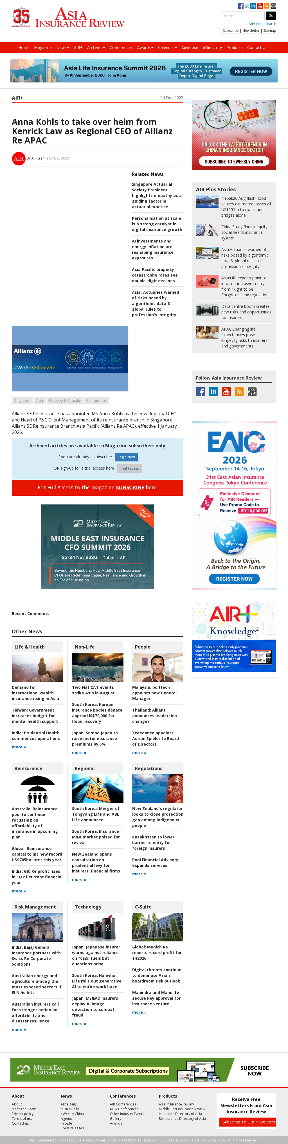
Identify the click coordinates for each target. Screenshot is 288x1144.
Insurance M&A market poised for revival (96, 837)
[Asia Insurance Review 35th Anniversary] (68, 17)
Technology (88, 907)
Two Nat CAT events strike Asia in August (93, 690)
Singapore (22, 400)
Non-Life (85, 647)
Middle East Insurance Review (182, 1109)
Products (234, 47)
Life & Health (30, 647)
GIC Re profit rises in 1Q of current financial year (37, 877)
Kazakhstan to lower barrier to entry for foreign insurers (153, 842)
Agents (66, 1118)
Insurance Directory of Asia (180, 1113)
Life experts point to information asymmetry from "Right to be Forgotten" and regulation (245, 286)
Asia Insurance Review (176, 1104)
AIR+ (78, 47)
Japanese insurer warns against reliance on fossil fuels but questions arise (96, 955)
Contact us (20, 1123)
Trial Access (129, 468)
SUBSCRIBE (130, 487)
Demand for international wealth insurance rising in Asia (35, 693)
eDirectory (212, 47)
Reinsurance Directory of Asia (182, 1118)
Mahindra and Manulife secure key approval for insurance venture (156, 998)
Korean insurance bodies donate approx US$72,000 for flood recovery (97, 713)
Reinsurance (96, 400)
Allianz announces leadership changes (154, 715)
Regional (85, 768)
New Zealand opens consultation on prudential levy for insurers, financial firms (96, 862)
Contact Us (257, 47)
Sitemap (269, 30)
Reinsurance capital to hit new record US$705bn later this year (37, 854)
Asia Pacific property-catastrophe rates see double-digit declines (155, 275)
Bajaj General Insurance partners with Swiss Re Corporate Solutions (36, 956)
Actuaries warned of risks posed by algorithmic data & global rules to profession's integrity (155, 303)
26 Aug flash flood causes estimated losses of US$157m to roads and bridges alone (246, 207)
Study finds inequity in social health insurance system (246, 232)
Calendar (166, 47)
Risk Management (35, 907)
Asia (39, 400)
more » (19, 747)
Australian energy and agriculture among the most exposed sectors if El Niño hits (37, 984)
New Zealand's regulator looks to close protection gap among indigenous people (157, 817)
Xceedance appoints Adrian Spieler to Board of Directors (155, 738)
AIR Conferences (123, 1104)
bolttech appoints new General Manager (154, 693)
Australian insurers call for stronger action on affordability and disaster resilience (35, 1012)
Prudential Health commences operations (36, 735)
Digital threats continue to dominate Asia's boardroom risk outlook (156, 975)
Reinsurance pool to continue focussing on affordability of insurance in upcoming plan (35, 823)
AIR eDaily (68, 1104)
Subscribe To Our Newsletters (250, 1122)
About (17, 1104)
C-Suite (143, 907)
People (142, 647)
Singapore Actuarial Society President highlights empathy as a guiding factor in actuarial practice (157, 195)
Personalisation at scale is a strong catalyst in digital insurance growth (157, 224)
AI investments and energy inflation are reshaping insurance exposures (153, 249)
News (61, 47)
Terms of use (22, 1118)
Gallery (115, 1118)
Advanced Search (262, 23)
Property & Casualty (65, 400)
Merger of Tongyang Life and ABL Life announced (96, 814)
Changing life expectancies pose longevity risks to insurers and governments (244, 337)
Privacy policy (22, 1113)
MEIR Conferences (124, 1109)
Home (24, 47)
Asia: (137, 292)
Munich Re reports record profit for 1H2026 (157, 952)
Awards (144, 47)
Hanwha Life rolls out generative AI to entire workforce (97, 981)
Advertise (189, 47)
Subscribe (231, 30)
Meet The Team (24, 1109)
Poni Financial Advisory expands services (155, 862)
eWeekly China (72, 1113)
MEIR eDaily (70, 1109)
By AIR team (36, 158)
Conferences (121, 47)
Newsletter (251, 30)
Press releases (72, 1128)
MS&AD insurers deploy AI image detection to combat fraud (95, 1006)
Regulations (148, 768)
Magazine (43, 47)
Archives (94, 47)
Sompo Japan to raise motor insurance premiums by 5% (95, 738)
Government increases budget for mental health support (35, 715)
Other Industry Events (127, 1113)
